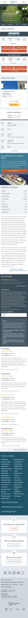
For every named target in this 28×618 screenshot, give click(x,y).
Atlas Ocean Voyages (5, 461)
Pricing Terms (15, 584)
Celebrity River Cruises (6, 468)
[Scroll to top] (25, 615)
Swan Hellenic (17, 491)
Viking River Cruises (5, 496)
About (2, 580)
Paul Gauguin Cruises (6, 482)
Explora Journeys (18, 473)
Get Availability (14, 170)
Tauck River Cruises (5, 493)
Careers (21, 584)
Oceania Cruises (18, 480)
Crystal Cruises (4, 471)
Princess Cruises (5, 484)
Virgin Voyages (17, 496)
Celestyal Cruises (18, 468)
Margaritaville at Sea (5, 477)
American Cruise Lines (19, 459)
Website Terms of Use (6, 584)
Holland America (4, 475)
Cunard (16, 471)
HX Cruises (16, 475)
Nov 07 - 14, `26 (16, 55)
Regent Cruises (17, 484)
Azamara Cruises (18, 464)
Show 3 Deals (13, 43)
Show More (4, 366)
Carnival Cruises (4, 466)
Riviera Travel (4, 487)
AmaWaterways (4, 459)
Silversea (3, 491)
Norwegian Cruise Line (6, 480)
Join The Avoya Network (6, 586)
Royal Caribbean (18, 487)
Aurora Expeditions (18, 461)
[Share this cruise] (26, 9)
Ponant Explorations (18, 482)
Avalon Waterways (5, 464)
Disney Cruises (4, 473)
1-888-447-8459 (11, 590)
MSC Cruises (17, 477)
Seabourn (16, 489)
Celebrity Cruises (18, 466)
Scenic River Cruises (5, 489)
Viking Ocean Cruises (19, 493)
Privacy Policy (8, 580)
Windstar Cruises (5, 498)
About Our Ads (20, 582)
